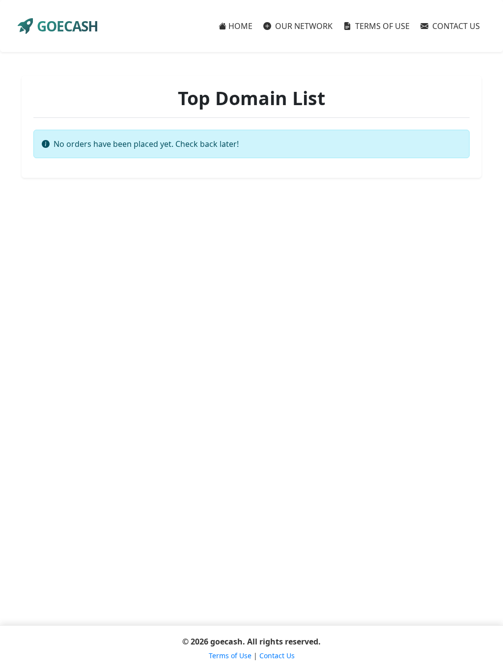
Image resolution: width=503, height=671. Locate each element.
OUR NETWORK (303, 26)
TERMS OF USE (381, 26)
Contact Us (277, 655)
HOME (240, 26)
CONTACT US (455, 26)
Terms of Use (230, 655)
